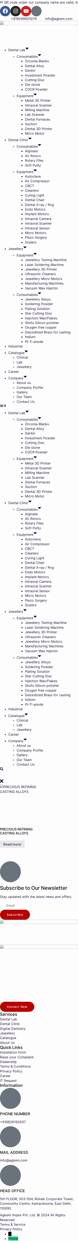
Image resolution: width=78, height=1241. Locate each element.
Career (13, 371)
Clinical (22, 357)
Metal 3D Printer (38, 100)
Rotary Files (34, 160)
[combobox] (39, 775)
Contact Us (26, 401)
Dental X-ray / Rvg (39, 205)
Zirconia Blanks (37, 61)
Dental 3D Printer (38, 129)
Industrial (15, 346)
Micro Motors (35, 233)
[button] (39, 406)
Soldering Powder (39, 304)
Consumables (27, 56)
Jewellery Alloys (38, 299)
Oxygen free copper (41, 327)
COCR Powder (36, 89)
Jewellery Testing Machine (46, 260)
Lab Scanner (35, 114)
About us (24, 383)
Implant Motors (37, 214)
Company (16, 378)
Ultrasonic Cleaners (40, 274)
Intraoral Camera (38, 219)
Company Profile (30, 387)
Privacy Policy (11, 1229)
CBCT (29, 186)
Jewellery (15, 249)
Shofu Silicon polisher (42, 323)
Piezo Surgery (36, 237)
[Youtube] (26, 11)
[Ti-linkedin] (36, 11)
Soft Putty (33, 165)
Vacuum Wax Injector (41, 288)
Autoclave (33, 176)
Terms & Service (12, 1224)
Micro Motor (35, 133)
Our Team (24, 397)
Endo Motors (35, 209)
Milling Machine (37, 110)
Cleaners (32, 190)
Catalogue (16, 353)
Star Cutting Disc (38, 313)
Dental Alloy (34, 66)
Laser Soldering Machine (44, 265)
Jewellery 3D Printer (41, 269)
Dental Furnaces (37, 119)
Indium (30, 337)
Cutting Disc (35, 80)
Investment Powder (40, 75)
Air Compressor (37, 181)
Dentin (30, 70)
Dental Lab (16, 50)
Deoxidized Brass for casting (48, 332)
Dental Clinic (18, 140)
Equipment (25, 96)
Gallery (22, 392)
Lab (19, 362)
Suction (31, 124)
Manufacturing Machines (44, 283)
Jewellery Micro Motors (43, 279)
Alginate (31, 151)
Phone (13, 1238)
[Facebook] (5, 11)
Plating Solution (37, 309)
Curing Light (34, 195)
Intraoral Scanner (38, 105)
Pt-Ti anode (34, 342)
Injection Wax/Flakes (41, 318)
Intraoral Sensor (37, 228)
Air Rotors (33, 156)
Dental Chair (35, 200)
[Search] (1, 769)
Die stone (32, 84)
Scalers (30, 242)
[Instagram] (15, 11)
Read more (12, 844)
